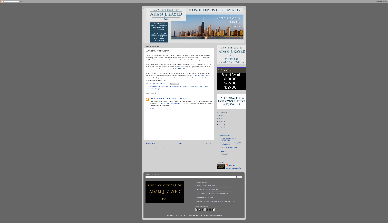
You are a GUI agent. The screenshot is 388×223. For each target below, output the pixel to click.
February (223, 154)
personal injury (199, 86)
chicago (179, 86)
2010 (220, 124)
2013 (220, 116)
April (222, 151)
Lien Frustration (225, 135)
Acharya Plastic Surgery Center (160, 98)
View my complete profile (233, 168)
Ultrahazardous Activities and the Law (207, 189)
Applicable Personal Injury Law (167, 86)
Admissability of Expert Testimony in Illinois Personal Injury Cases (215, 201)
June (222, 130)
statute (206, 86)
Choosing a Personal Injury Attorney (206, 186)
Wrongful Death (159, 89)
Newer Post (150, 143)
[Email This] (171, 84)
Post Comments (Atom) (160, 148)
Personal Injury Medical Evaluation (171, 103)
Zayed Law (231, 165)
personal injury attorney (202, 75)
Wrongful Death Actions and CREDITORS (228, 139)
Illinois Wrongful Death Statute (205, 197)
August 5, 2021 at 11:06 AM (178, 98)
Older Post (207, 143)
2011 (220, 121)
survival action (150, 89)
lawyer (192, 86)
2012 (220, 118)
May (222, 133)
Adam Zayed (154, 86)
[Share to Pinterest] (178, 84)
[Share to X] (174, 84)
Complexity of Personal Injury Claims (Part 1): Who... (231, 143)
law (188, 86)
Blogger (219, 215)
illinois (185, 86)
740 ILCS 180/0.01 (181, 69)
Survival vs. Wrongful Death (228, 147)
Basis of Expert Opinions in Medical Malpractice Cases (212, 193)
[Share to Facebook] (176, 84)
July (222, 127)
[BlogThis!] (172, 84)
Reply (152, 108)
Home (179, 143)
